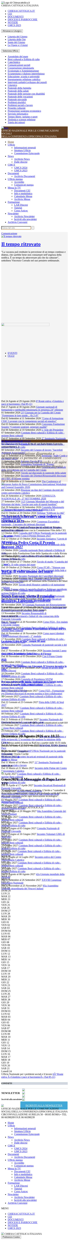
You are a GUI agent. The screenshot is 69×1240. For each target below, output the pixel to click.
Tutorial (18, 207)
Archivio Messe (22, 199)
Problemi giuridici (17, 102)
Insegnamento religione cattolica (24, 79)
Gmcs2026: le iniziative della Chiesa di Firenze (26, 653)
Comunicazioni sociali (19, 65)
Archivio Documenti (24, 176)
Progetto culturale (17, 108)
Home (11, 141)
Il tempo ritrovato (21, 244)
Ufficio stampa (15, 179)
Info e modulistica (23, 193)
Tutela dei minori (16, 122)
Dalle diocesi (20, 162)
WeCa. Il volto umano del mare (27, 571)
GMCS (11, 164)
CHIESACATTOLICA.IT (21, 11)
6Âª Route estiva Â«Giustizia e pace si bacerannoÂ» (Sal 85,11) (32, 1075)
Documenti (13, 173)
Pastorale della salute (18, 91)
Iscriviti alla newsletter (25, 219)
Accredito (19, 182)
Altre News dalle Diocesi (14, 690)
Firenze (5, 635)
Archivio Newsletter (24, 216)
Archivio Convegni (17, 222)
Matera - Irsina (8, 622)
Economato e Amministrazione (23, 70)
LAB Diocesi (21, 205)
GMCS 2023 (14, 25)
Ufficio (11, 144)
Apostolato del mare (18, 56)
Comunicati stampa (24, 184)
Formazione (14, 202)
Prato (4, 660)
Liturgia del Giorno (17, 36)
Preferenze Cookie (11, 1237)
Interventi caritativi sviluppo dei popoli (27, 82)
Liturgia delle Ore (17, 39)
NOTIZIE (13, 22)
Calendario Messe (23, 196)
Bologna (5, 675)
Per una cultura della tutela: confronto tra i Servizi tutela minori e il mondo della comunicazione (32, 683)
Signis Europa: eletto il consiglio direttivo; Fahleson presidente (27, 598)
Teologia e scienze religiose (21, 119)
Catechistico (14, 62)
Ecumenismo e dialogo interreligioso (26, 73)
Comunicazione (9, 233)
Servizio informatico (18, 113)
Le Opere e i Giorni (18, 45)
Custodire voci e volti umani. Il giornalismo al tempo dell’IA (33, 628)
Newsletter (13, 213)
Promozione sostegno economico (24, 111)
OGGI (11, 356)
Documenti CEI (22, 190)
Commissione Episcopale (27, 153)
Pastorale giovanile (17, 99)
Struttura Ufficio (22, 150)
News (11, 156)
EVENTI (12, 353)
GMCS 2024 (20, 167)
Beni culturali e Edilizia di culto (24, 59)
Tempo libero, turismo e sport (22, 116)
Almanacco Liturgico (12, 31)
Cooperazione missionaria (21, 68)
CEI (10, 13)
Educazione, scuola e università (23, 76)
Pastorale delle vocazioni (20, 96)
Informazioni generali (25, 147)
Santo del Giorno (16, 42)
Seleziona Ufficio (10, 51)
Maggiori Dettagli (10, 756)
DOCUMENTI (15, 16)
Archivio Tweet (9, 477)
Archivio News (22, 159)
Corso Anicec (21, 210)
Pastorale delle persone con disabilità (26, 93)
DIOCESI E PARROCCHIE (22, 19)
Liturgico (12, 85)
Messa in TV (14, 187)
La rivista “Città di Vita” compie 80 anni (23, 641)
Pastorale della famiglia (19, 88)
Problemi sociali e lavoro (20, 105)
